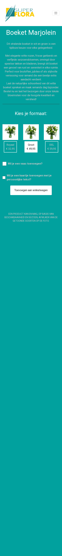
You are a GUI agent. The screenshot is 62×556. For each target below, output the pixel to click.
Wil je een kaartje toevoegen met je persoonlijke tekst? (29, 177)
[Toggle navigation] (55, 13)
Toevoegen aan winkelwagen (31, 190)
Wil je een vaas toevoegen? (25, 163)
